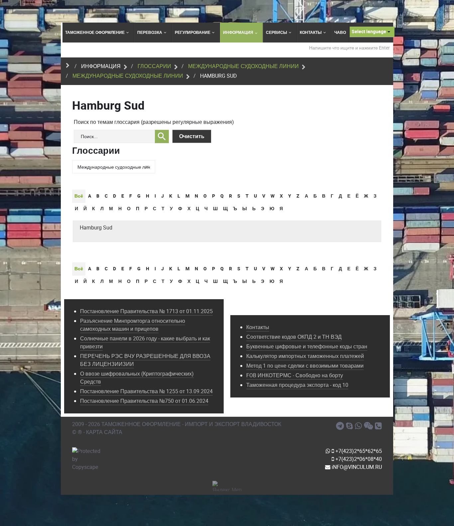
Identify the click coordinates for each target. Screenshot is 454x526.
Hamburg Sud (96, 227)
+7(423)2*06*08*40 (358, 459)
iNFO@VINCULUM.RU (356, 467)
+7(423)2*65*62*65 (358, 451)
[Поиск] (162, 136)
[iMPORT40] (341, 426)
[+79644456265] (359, 426)
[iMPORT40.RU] (350, 426)
